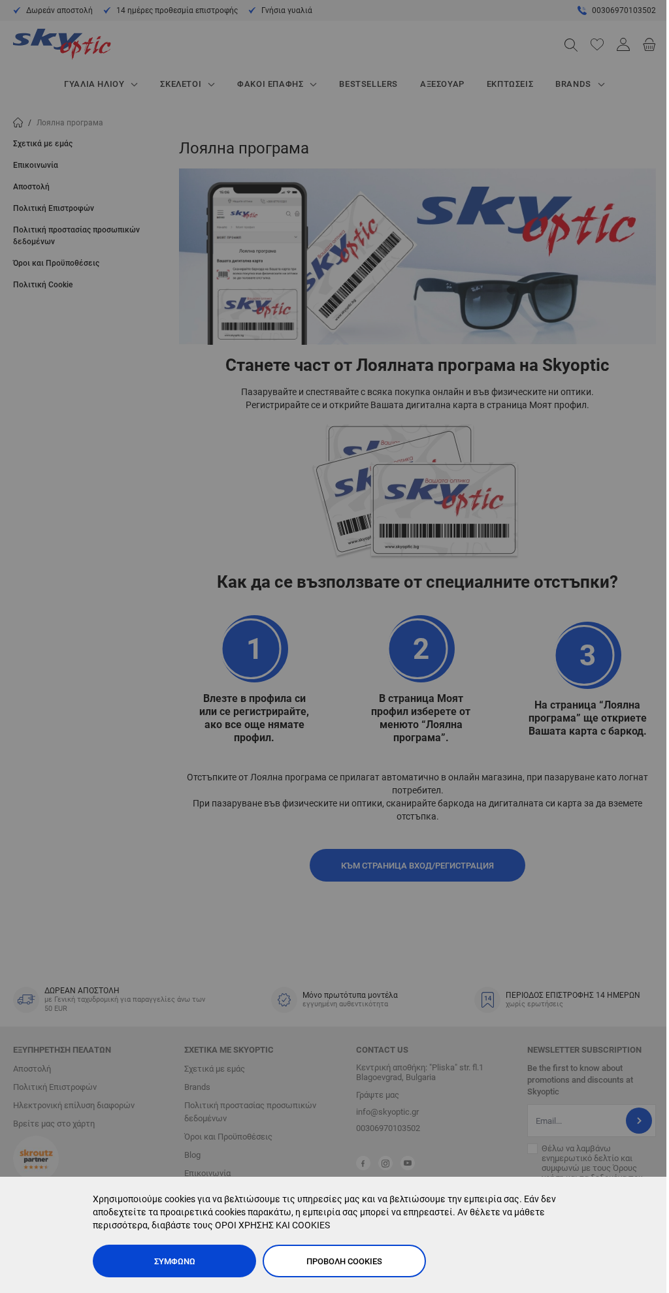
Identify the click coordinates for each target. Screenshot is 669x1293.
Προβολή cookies (344, 1261)
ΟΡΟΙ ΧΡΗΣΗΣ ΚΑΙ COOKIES (272, 1225)
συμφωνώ (174, 1261)
